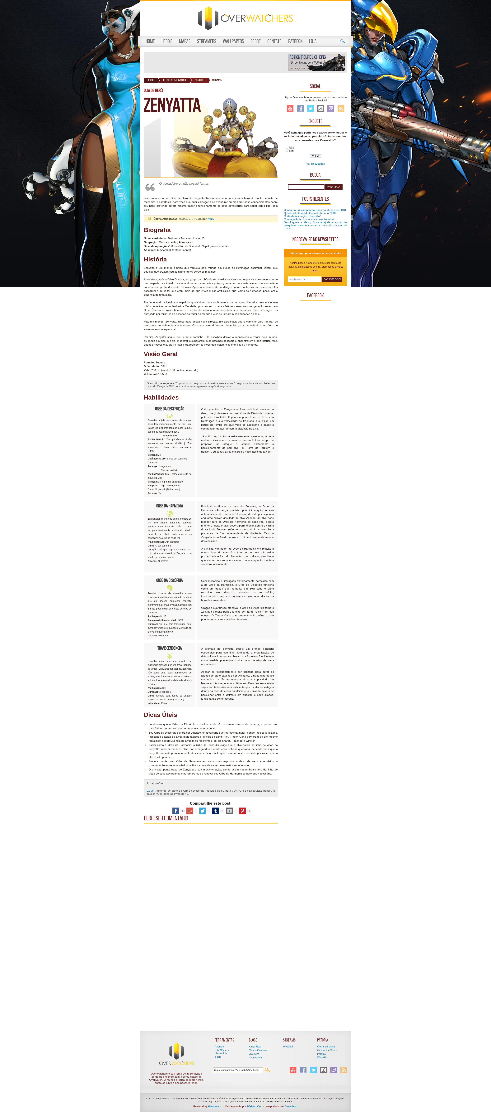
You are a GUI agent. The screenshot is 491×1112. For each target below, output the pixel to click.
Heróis (166, 41)
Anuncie (219, 1046)
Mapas (184, 41)
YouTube (290, 108)
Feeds (341, 108)
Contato (274, 41)
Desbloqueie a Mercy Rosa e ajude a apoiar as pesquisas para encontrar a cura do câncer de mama (315, 225)
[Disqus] (211, 873)
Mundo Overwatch (259, 1050)
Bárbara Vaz (254, 1106)
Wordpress (214, 1106)
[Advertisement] (215, 62)
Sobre (255, 41)
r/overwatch (255, 1057)
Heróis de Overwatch (174, 80)
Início (151, 80)
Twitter (310, 108)
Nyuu (211, 218)
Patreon (295, 41)
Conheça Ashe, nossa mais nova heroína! (309, 219)
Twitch (330, 108)
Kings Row (255, 1046)
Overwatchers (245, 18)
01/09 (150, 790)
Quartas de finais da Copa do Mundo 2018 (310, 213)
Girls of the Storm (327, 1050)
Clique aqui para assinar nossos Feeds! (315, 253)
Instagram (320, 108)
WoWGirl (288, 1046)
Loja (313, 41)
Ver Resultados (315, 163)
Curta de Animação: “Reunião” (302, 216)
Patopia (321, 1053)
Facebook (300, 108)
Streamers (206, 41)
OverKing (254, 1053)
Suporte (199, 80)
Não (291, 147)
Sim (291, 150)
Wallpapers (233, 41)
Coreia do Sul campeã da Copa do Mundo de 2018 (315, 209)
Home (150, 41)
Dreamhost (291, 1106)
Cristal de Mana (326, 1046)
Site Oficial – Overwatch (222, 1052)
